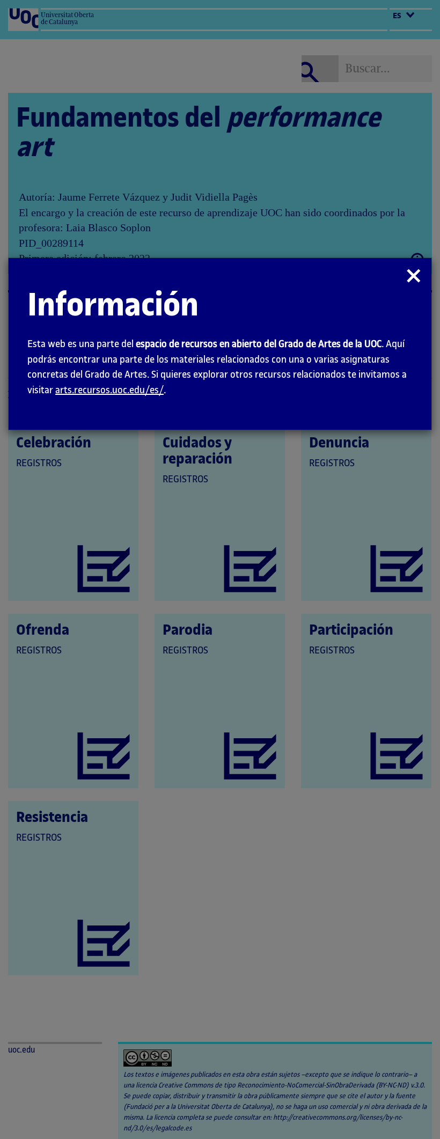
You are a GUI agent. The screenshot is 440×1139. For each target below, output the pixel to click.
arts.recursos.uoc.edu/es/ (109, 390)
